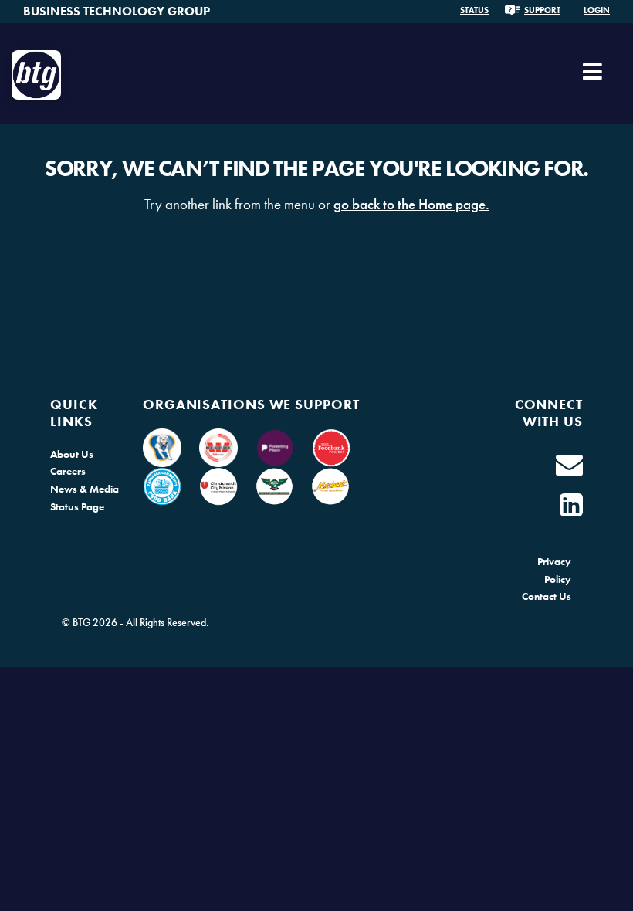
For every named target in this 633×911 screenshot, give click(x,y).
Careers (68, 471)
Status (474, 10)
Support (542, 10)
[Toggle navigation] (592, 77)
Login (597, 10)
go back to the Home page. (411, 204)
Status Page (77, 506)
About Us (71, 454)
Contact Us (546, 596)
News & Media (84, 489)
